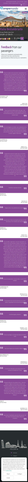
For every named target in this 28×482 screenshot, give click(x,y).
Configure (19, 474)
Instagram (15, 455)
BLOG (26, 1)
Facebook (15, 452)
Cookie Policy (8, 470)
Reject (8, 474)
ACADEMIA (6, 3)
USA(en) (23, 5)
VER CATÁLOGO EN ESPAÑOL (11, 1)
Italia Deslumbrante (11, 29)
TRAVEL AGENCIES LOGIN (13, 3)
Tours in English (22, 3)
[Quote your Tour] (22, 38)
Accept (8, 478)
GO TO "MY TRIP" (21, 1)
